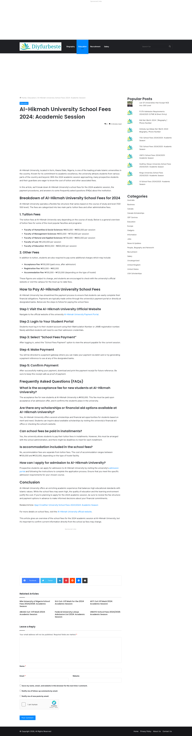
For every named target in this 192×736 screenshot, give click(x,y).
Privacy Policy (145, 731)
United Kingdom (133, 265)
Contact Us (167, 731)
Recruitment (95, 46)
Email (23, 676)
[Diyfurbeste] (40, 46)
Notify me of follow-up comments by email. (40, 691)
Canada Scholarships (135, 213)
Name (23, 666)
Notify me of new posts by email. (35, 696)
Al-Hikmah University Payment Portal (81, 314)
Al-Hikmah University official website (75, 511)
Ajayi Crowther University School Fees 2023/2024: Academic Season (66, 505)
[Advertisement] (96, 21)
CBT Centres (132, 217)
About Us (157, 731)
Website (76, 676)
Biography (70, 46)
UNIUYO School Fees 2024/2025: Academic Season (105, 613)
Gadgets (130, 230)
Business (131, 204)
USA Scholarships (134, 273)
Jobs (129, 239)
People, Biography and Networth (140, 248)
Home (24, 98)
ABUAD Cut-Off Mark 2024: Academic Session (32, 613)
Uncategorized (133, 260)
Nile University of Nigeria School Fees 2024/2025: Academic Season (35, 604)
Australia (130, 200)
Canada (130, 209)
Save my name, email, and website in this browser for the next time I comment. (55, 686)
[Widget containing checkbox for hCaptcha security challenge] (39, 704)
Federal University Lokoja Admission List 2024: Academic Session (70, 614)
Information (132, 235)
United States (133, 269)
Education (82, 46)
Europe (130, 226)
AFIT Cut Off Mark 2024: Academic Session (101, 602)
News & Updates (134, 243)
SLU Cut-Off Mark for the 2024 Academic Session (69, 602)
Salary (106, 46)
